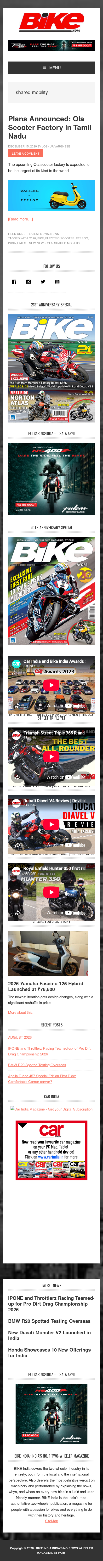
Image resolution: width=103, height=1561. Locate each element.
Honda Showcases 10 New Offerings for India (49, 1352)
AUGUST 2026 (20, 1037)
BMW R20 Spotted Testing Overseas (37, 1064)
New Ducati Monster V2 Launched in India (49, 1335)
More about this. (20, 1012)
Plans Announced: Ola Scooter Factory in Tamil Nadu (50, 127)
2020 (32, 238)
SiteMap (51, 1520)
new (32, 243)
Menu (55, 67)
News (54, 233)
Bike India (51, 22)
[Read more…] (20, 219)
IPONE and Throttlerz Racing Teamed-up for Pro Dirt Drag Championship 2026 (51, 1303)
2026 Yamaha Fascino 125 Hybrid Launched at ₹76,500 (45, 986)
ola (50, 243)
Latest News (39, 233)
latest (22, 243)
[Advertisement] (44, 1219)
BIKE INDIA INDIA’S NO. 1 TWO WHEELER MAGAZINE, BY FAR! (64, 1550)
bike (40, 238)
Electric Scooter (59, 238)
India (12, 243)
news (41, 243)
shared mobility (67, 243)
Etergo (82, 238)
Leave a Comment (25, 153)
